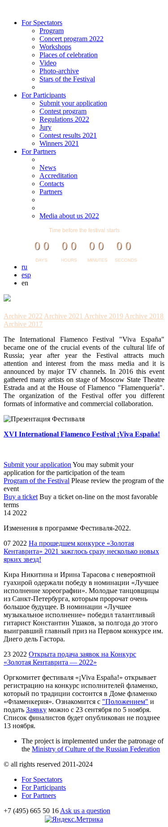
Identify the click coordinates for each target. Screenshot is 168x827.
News (47, 167)
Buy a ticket (21, 496)
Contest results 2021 (68, 135)
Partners (50, 191)
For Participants (44, 95)
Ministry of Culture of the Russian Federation (96, 749)
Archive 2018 (144, 316)
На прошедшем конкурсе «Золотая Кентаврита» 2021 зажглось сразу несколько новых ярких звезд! (81, 551)
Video (47, 63)
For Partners (39, 151)
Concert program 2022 (71, 38)
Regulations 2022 (64, 119)
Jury (45, 127)
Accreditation (58, 175)
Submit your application (73, 103)
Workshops (55, 47)
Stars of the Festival (67, 79)
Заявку (36, 709)
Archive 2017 (23, 324)
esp (26, 275)
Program (51, 30)
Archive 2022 (23, 316)
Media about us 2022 (69, 216)
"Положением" (125, 701)
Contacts (51, 183)
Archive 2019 (103, 316)
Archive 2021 (63, 316)
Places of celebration (68, 55)
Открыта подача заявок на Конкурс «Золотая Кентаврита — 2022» (70, 658)
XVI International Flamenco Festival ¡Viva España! (82, 434)
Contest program (62, 111)
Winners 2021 (59, 143)
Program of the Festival (36, 480)
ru (24, 267)
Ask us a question (85, 810)
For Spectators (42, 22)
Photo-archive (59, 71)
